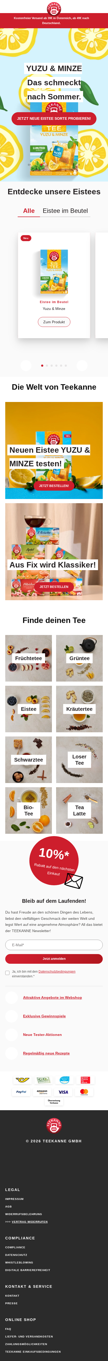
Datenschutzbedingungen (57, 971)
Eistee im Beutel (65, 210)
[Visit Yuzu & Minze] (54, 285)
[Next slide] (82, 365)
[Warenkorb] (83, 6)
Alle (29, 210)
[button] (8, 6)
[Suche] (100, 6)
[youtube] (42, 1149)
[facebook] (54, 1149)
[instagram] (65, 1149)
